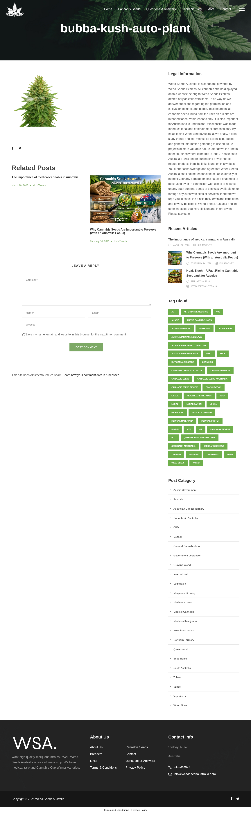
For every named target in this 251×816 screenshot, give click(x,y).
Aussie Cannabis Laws (199, 320)
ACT (173, 312)
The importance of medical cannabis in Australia (45, 177)
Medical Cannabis (183, 611)
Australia (204, 328)
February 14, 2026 (99, 241)
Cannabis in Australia (185, 518)
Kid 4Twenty (39, 185)
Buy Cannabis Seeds (182, 362)
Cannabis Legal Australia (186, 370)
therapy (176, 454)
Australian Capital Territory (188, 345)
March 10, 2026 (20, 185)
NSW (189, 429)
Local (213, 404)
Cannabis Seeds (129, 9)
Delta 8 (177, 536)
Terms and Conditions (116, 809)
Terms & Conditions (103, 767)
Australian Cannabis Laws (186, 337)
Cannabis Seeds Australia (212, 379)
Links (93, 761)
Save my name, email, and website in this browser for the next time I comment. (76, 334)
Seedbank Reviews (214, 446)
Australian (225, 328)
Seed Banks (180, 658)
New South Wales (183, 630)
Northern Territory (183, 639)
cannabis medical (220, 370)
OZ (200, 429)
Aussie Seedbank (181, 328)
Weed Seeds (177, 463)
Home (108, 9)
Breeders (96, 754)
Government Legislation (187, 555)
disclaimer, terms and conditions (218, 198)
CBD (176, 527)
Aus (218, 312)
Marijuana (177, 412)
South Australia (182, 667)
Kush (222, 396)
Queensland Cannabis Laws (199, 437)
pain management (220, 429)
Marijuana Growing (184, 593)
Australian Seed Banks (184, 354)
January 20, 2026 (200, 281)
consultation (213, 387)
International (180, 574)
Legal (174, 404)
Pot (173, 437)
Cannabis (207, 362)
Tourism (193, 454)
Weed (230, 454)
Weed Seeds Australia (204, 286)
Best (209, 354)
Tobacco (178, 677)
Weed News (180, 705)
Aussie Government (184, 489)
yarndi (196, 463)
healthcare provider (199, 396)
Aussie (175, 320)
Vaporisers (179, 696)
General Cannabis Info (186, 546)
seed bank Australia (183, 446)
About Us (96, 747)
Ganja (175, 396)
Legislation (179, 583)
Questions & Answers (161, 9)
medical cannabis (202, 412)
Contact (225, 9)
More (210, 9)
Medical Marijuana (182, 421)
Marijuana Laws (182, 602)
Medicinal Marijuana (185, 621)
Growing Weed (182, 564)
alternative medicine (196, 312)
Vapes (177, 686)
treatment (213, 454)
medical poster (210, 421)
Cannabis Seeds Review (184, 387)
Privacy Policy (135, 767)
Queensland (180, 649)
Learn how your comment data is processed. (91, 375)
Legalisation (194, 404)
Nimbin (175, 429)
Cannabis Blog (192, 9)
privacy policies (184, 203)
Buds (222, 354)
